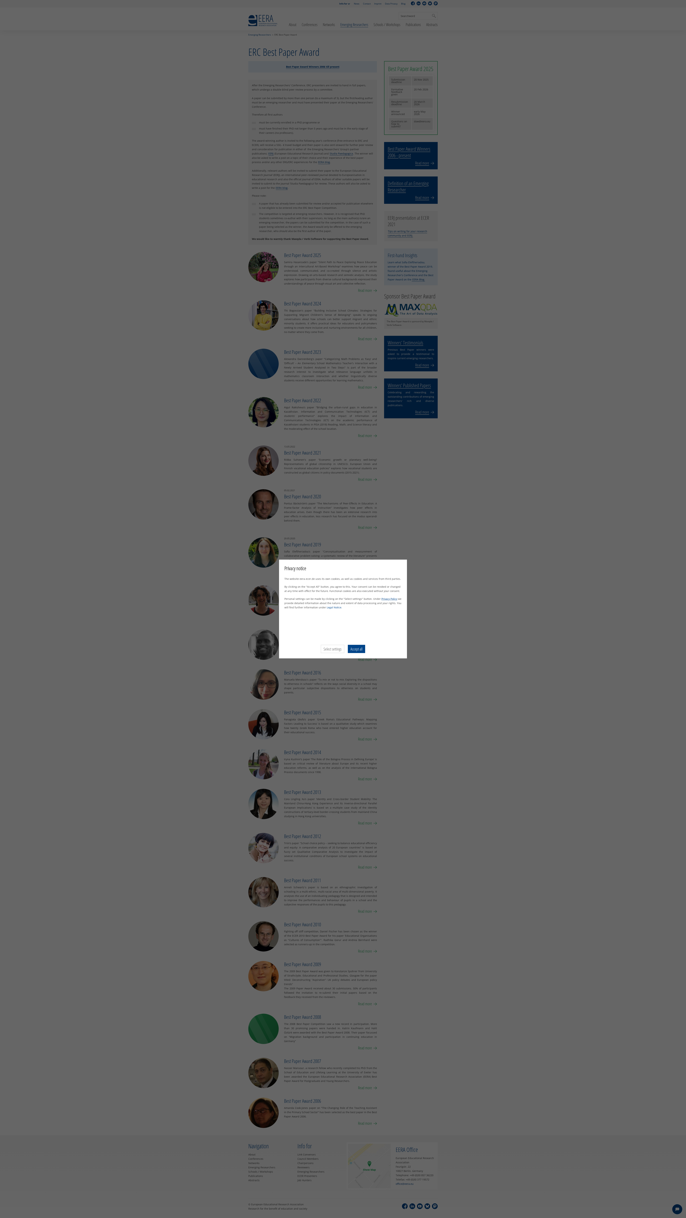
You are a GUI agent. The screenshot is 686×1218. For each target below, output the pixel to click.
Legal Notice (334, 607)
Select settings (333, 649)
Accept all (356, 649)
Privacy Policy (389, 599)
